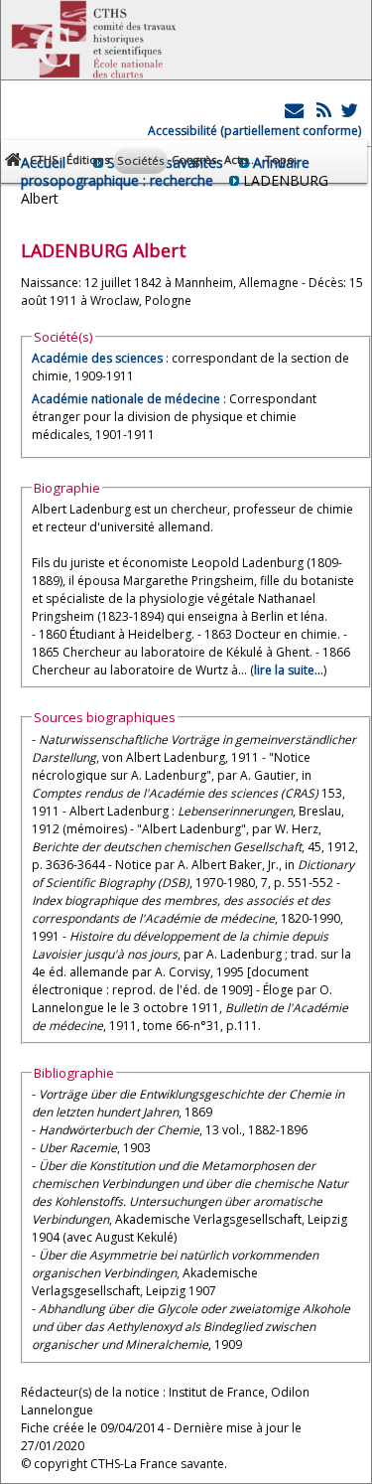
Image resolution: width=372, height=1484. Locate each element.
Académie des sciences (99, 358)
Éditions (87, 159)
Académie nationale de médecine (126, 398)
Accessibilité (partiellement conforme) (254, 130)
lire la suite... (288, 670)
